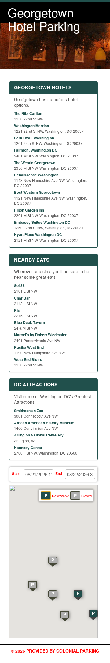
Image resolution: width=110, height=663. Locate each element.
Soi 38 (19, 285)
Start (16, 473)
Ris (17, 310)
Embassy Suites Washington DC (42, 222)
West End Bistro (28, 359)
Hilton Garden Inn (29, 210)
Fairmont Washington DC (35, 150)
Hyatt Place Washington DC (38, 234)
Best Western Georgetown (37, 192)
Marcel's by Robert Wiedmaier (40, 334)
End (58, 473)
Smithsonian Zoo (28, 410)
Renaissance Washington (36, 175)
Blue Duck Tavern (29, 322)
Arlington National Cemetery (39, 435)
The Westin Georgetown (34, 162)
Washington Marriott (31, 125)
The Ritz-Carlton (28, 113)
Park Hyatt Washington (34, 138)
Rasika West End (29, 347)
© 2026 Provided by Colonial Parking (55, 651)
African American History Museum (44, 422)
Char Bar (22, 298)
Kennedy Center (28, 447)
